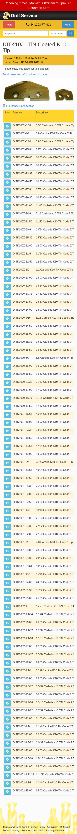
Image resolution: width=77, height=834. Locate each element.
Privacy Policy (37, 826)
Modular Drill (32, 58)
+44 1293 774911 (40, 24)
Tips (44, 58)
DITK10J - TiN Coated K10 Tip (26, 61)
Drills (19, 58)
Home (8, 58)
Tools (9, 24)
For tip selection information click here (25, 74)
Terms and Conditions (15, 826)
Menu (68, 24)
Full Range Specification (19, 105)
